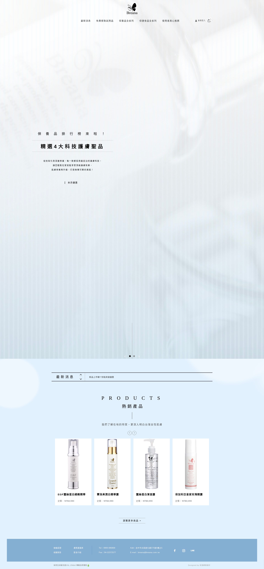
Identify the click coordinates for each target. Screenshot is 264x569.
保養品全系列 (126, 21)
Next (81, 379)
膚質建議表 (78, 548)
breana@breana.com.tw (149, 552)
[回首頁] (132, 8)
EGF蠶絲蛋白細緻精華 (72, 494)
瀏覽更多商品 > (132, 520)
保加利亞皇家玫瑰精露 (189, 494)
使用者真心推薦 (171, 21)
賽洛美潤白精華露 (108, 494)
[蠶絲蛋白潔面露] (151, 464)
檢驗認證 (57, 548)
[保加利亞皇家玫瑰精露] (191, 464)
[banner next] (139, 356)
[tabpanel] (132, 284)
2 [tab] (134, 356)
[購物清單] (209, 20)
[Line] (194, 550)
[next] (134, 433)
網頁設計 (206, 565)
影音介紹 (77, 552)
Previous (81, 375)
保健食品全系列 (148, 21)
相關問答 (57, 552)
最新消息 (86, 21)
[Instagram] (185, 550)
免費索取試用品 (105, 21)
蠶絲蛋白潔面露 (145, 494)
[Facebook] (176, 550)
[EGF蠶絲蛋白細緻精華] (73, 464)
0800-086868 (109, 548)
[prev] (130, 433)
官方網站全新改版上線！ (100, 377)
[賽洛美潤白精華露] (112, 464)
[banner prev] (125, 356)
